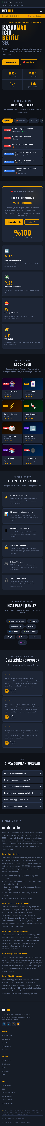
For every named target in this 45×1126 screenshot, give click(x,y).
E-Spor (4, 1042)
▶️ (18, 1024)
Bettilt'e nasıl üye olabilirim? (22, 773)
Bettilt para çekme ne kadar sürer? (22, 786)
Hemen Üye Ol (10, 62)
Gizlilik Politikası (7, 1099)
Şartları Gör (31, 222)
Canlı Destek (6, 1085)
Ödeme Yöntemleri (8, 1092)
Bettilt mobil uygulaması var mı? (22, 800)
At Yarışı (5, 1050)
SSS (3, 1089)
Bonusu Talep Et (14, 222)
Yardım (4, 5)
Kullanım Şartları (7, 1103)
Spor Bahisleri (7, 1035)
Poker (4, 1075)
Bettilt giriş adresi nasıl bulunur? (22, 780)
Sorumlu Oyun (13, 5)
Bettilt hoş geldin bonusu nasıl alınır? (22, 793)
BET (7, 10)
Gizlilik (16, 1122)
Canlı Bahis (6, 1039)
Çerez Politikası (25, 1122)
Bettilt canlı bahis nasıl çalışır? (22, 806)
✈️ (4, 1024)
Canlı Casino (6, 1060)
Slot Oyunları (6, 1064)
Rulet (4, 1067)
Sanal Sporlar (6, 1046)
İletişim (22, 5)
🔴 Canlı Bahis (28, 62)
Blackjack (5, 1071)
